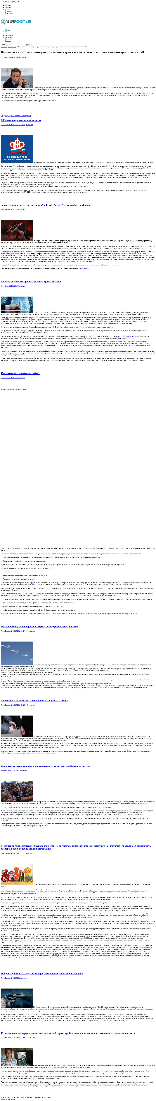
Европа (16, 116)
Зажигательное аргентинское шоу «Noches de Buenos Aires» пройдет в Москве (45, 205)
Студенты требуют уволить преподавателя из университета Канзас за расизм (45, 765)
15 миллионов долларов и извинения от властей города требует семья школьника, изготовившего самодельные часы (68, 1033)
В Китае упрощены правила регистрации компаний (31, 281)
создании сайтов (34, 584)
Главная (8, 5)
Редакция (8, 11)
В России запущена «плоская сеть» (21, 120)
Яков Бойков (5, 125)
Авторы (8, 7)
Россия (21, 116)
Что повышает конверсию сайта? (20, 373)
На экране (8, 37)
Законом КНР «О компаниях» (126, 336)
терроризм (27, 116)
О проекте (9, 13)
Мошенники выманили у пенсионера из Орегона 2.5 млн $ (34, 700)
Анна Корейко (6, 57)
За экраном (9, 35)
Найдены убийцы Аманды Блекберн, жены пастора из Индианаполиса (42, 973)
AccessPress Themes (47, 1097)
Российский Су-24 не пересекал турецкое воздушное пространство (39, 626)
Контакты (8, 9)
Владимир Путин (7, 116)
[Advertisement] (78, 62)
